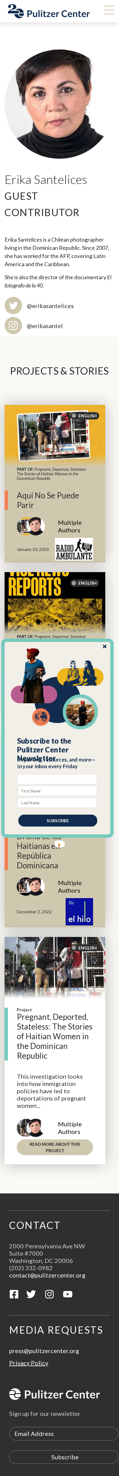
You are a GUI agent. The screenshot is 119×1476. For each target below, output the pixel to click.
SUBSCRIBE (58, 820)
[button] (58, 750)
